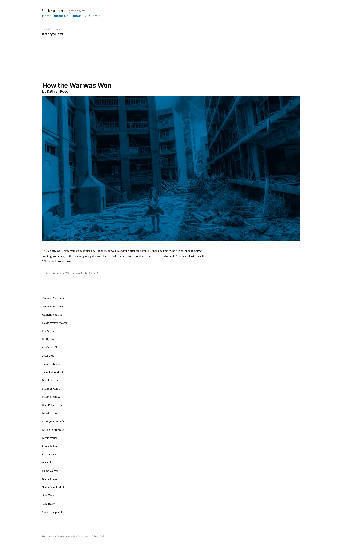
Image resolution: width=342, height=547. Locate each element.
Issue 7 (78, 273)
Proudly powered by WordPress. (73, 536)
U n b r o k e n (52, 11)
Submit (94, 16)
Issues (78, 16)
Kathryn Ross (94, 273)
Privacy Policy (99, 536)
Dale (47, 273)
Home (46, 16)
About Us (61, 16)
